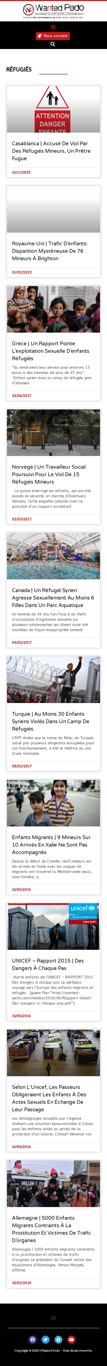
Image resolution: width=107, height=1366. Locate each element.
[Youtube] (71, 1340)
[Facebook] (33, 1340)
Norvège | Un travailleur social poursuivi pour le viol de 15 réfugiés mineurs (49, 474)
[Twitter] (46, 1340)
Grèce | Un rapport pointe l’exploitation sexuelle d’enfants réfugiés (50, 351)
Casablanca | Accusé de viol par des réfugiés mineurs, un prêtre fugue (51, 151)
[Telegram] (58, 1340)
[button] (53, 27)
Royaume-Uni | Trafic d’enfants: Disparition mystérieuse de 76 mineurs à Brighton (50, 251)
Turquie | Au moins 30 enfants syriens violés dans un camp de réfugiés (50, 721)
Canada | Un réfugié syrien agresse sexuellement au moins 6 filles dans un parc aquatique (53, 598)
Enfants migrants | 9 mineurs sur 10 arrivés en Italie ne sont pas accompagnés (51, 845)
